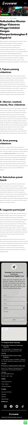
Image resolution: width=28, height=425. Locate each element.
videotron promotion (10, 153)
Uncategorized (4, 14)
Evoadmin (14, 18)
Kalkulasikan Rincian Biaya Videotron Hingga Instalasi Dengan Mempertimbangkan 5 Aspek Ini (13, 29)
